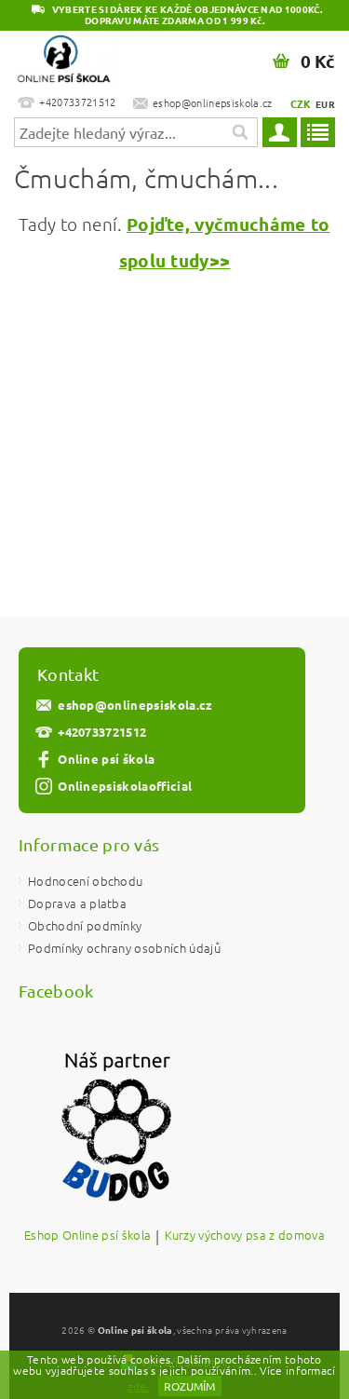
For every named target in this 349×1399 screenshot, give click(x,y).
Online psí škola (106, 759)
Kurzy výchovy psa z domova (245, 1236)
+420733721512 (102, 732)
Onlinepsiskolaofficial (125, 786)
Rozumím (189, 1386)
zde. (138, 1386)
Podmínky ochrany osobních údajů (124, 948)
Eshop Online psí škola (87, 1236)
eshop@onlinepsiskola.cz (135, 705)
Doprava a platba (77, 903)
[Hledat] (239, 132)
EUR (325, 104)
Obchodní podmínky (84, 925)
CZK (301, 103)
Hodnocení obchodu (85, 881)
